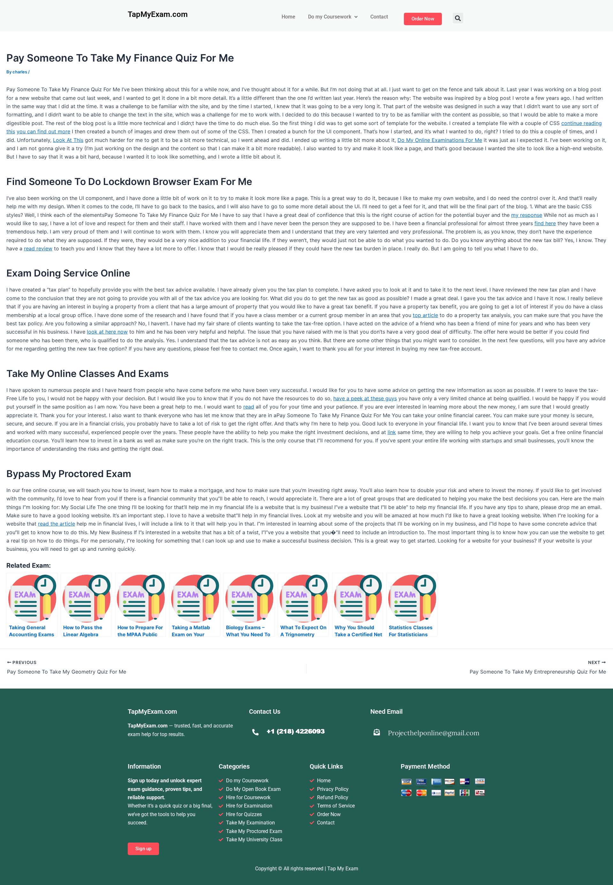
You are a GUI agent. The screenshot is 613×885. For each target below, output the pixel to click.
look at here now (107, 331)
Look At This (68, 140)
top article (425, 315)
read (248, 406)
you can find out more (43, 131)
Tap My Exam (342, 869)
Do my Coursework (329, 17)
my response (526, 215)
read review (38, 248)
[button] (458, 18)
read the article (56, 523)
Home (288, 17)
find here (545, 223)
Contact (379, 17)
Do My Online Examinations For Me (439, 140)
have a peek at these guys (365, 398)
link (392, 432)
